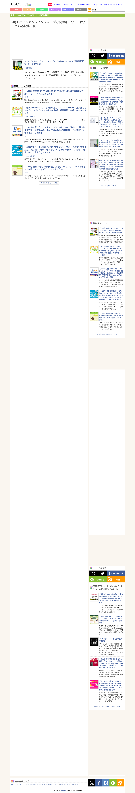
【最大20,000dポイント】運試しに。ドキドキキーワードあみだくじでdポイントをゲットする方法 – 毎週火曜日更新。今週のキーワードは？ (55, 110)
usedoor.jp (64, 790)
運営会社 (74, 784)
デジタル (80, 10)
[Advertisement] (49, 42)
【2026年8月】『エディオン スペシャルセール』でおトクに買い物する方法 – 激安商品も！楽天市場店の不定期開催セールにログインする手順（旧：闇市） (54, 130)
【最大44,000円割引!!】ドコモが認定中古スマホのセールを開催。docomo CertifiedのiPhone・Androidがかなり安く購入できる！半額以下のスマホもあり (111, 663)
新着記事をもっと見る (49, 183)
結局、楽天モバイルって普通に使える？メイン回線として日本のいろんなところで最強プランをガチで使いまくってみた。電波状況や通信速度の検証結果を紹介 (111, 164)
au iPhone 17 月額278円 (62, 5)
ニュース (16, 10)
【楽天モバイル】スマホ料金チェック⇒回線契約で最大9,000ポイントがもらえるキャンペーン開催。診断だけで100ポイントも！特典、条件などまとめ (111, 685)
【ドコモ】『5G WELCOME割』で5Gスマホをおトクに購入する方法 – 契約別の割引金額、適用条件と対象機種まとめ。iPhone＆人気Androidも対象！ (111, 77)
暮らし (29, 10)
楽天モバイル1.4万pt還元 (114, 5)
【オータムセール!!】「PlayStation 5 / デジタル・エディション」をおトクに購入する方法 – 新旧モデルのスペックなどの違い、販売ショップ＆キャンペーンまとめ (111, 122)
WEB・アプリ (67, 10)
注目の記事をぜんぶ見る (107, 185)
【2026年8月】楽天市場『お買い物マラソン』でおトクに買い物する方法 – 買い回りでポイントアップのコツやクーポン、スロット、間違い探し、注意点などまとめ (55, 150)
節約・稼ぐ (55, 10)
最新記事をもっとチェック (107, 334)
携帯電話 (28, 68)
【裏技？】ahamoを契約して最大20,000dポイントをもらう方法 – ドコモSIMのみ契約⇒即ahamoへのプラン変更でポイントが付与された (111, 598)
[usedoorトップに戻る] (20, 4)
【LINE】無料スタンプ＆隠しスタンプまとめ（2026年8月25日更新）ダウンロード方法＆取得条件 (111, 230)
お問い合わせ (30, 784)
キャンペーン (29, 116)
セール (27, 136)
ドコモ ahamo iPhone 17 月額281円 (88, 5)
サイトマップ (65, 784)
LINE (26, 97)
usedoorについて (17, 784)
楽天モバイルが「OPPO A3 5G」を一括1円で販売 (30, 15)
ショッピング (29, 156)
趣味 (42, 10)
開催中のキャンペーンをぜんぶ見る (107, 706)
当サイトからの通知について (48, 784)
